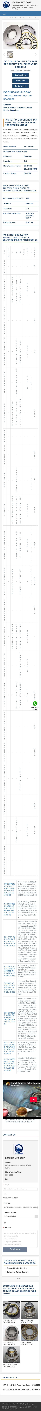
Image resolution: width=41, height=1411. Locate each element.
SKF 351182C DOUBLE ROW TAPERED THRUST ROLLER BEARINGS (9, 1018)
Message (7, 1228)
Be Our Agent (20, 86)
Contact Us (14, 1404)
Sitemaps (30, 1404)
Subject (7, 1203)
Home (4, 18)
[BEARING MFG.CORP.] (6, 4)
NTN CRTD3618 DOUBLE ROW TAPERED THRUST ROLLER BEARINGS (9, 889)
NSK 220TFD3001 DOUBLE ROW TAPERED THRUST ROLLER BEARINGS (9, 1048)
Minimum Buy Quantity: (13, 151)
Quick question (10, 1212)
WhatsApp (20, 81)
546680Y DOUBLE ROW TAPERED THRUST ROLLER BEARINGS (9, 971)
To (5, 1194)
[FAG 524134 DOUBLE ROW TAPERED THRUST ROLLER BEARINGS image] (20, 39)
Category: (7, 156)
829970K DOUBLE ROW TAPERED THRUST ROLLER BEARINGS (9, 941)
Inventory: (7, 161)
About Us (5, 1404)
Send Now (15, 1249)
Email (6, 1185)
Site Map (23, 1404)
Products (11, 18)
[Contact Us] (35, 705)
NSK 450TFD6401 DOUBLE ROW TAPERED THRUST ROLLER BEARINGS (9, 1064)
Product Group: (9, 173)
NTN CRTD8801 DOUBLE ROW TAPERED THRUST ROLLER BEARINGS (9, 909)
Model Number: (9, 147)
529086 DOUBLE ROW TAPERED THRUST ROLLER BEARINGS (9, 987)
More (19, 1279)
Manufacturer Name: (12, 166)
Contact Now (20, 75)
